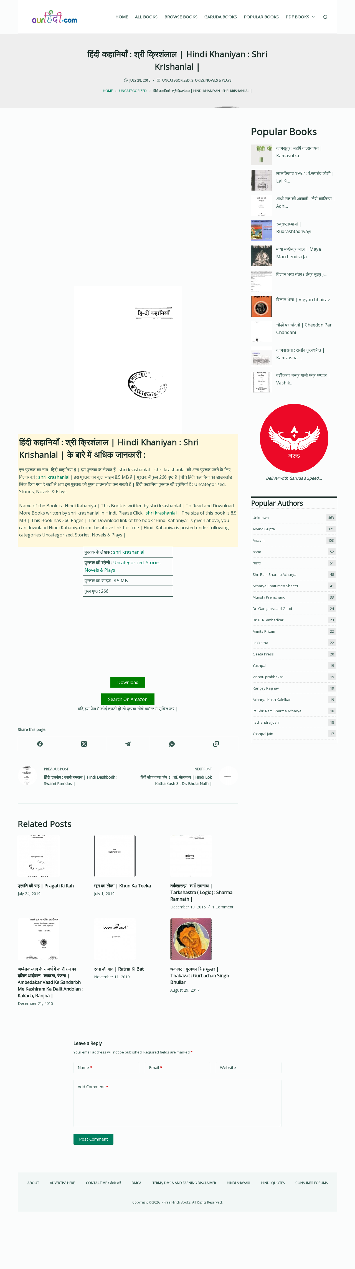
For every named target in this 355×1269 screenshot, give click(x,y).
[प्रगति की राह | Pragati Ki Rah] (52, 856)
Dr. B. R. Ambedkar (268, 619)
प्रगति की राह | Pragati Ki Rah (46, 886)
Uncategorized (176, 80)
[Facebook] (40, 744)
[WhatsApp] (172, 744)
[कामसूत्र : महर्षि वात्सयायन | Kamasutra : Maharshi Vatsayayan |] (261, 155)
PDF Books (297, 16)
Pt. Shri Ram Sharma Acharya (277, 710)
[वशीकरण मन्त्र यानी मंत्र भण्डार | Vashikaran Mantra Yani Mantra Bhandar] (261, 382)
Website (228, 1067)
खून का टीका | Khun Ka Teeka (122, 886)
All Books (146, 16)
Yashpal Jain (263, 733)
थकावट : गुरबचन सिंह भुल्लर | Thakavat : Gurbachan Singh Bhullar (199, 975)
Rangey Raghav (266, 688)
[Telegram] (128, 744)
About (33, 1183)
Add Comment (93, 1086)
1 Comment (223, 907)
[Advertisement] (128, 165)
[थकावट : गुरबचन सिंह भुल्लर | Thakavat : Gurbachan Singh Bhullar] (204, 939)
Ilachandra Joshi (266, 722)
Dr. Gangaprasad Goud (272, 608)
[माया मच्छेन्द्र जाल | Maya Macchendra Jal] (261, 255)
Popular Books (261, 16)
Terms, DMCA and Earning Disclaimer (184, 1183)
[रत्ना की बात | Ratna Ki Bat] (128, 939)
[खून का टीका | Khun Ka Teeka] (128, 856)
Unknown (261, 517)
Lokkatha (260, 642)
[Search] (325, 17)
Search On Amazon (128, 699)
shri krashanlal (53, 477)
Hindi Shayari (238, 1183)
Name (85, 1067)
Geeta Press (263, 654)
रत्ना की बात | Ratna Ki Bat (119, 969)
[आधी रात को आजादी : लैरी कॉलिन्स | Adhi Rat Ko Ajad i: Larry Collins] (261, 205)
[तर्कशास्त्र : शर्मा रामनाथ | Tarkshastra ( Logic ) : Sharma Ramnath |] (204, 856)
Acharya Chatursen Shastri (275, 585)
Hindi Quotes (273, 1183)
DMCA (136, 1183)
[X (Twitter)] (84, 744)
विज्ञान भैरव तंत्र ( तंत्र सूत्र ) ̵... (301, 274)
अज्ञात (256, 563)
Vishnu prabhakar (268, 676)
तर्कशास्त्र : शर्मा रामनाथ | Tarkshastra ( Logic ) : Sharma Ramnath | (201, 892)
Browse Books (180, 16)
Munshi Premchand (269, 597)
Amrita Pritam (264, 631)
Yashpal (259, 665)
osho (257, 551)
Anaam (259, 540)
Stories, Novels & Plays (211, 80)
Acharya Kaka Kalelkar (272, 699)
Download (127, 682)
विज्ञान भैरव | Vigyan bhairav (303, 300)
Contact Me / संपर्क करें (103, 1183)
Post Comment (93, 1139)
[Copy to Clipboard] (216, 744)
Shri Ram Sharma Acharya (274, 574)
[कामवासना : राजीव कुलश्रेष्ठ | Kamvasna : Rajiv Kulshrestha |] (261, 356)
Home (121, 16)
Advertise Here (62, 1183)
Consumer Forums (311, 1183)
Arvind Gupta (264, 528)
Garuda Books (220, 16)
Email (155, 1067)
